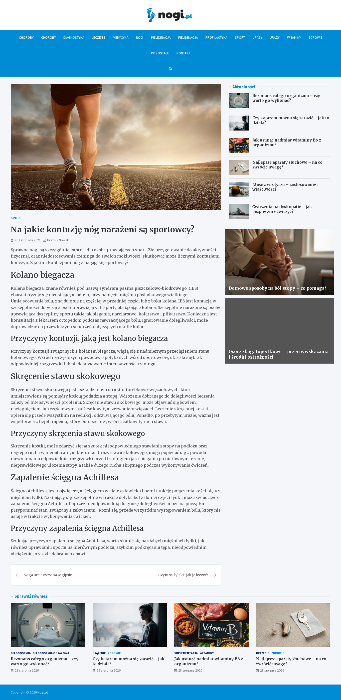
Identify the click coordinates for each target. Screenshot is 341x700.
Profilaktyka (216, 37)
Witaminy (294, 37)
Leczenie (98, 37)
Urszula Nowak (58, 240)
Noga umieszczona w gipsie (47, 575)
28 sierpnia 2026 (190, 670)
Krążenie (99, 653)
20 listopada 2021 (28, 240)
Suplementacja (186, 653)
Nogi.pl (42, 692)
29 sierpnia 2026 (27, 670)
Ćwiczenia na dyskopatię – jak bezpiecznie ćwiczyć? (282, 209)
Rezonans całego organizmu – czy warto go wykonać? (286, 98)
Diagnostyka (73, 37)
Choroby (26, 37)
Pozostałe (160, 53)
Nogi (140, 37)
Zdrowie (315, 37)
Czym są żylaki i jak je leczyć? (183, 575)
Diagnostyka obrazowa (51, 653)
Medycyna (121, 37)
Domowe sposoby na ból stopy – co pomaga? (278, 288)
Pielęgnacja (161, 37)
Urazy (257, 37)
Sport (240, 37)
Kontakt (183, 53)
